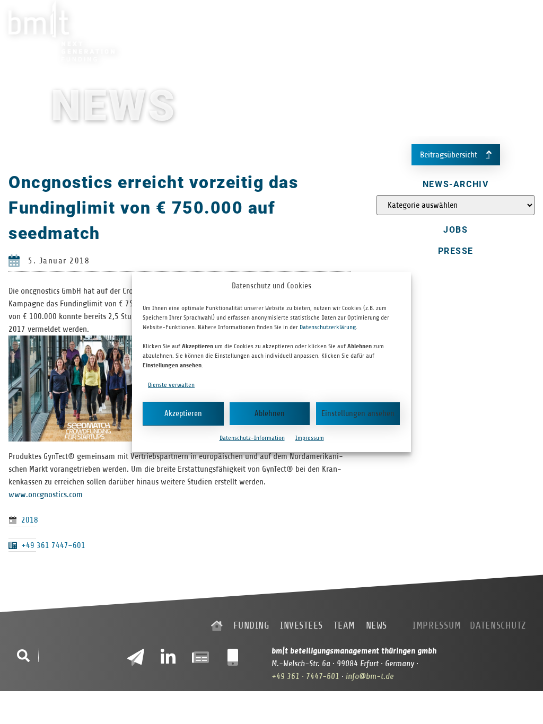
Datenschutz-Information (252, 438)
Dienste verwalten (171, 385)
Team (453, 31)
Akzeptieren (183, 413)
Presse (456, 251)
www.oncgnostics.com (45, 494)
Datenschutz (498, 625)
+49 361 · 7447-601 (305, 676)
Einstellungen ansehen (358, 413)
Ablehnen (270, 413)
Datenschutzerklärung (328, 327)
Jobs (455, 230)
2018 (29, 520)
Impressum (309, 438)
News (483, 31)
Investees (415, 31)
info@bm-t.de (369, 676)
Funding (370, 31)
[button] (23, 655)
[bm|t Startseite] (217, 625)
